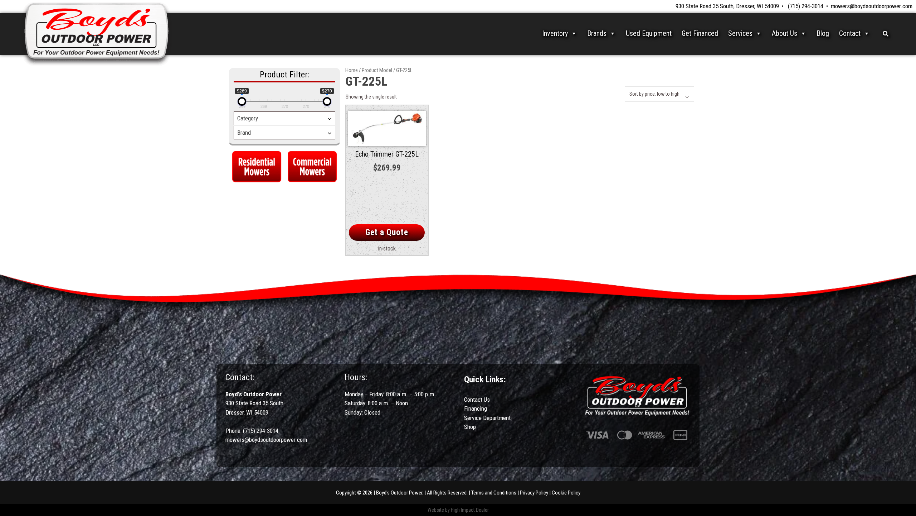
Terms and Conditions (493, 492)
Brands (596, 33)
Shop (470, 426)
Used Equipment (649, 33)
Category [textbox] (247, 118)
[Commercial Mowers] (312, 165)
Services (740, 33)
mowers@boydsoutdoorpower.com (871, 6)
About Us (784, 33)
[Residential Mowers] (257, 165)
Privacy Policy (534, 492)
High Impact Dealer (470, 510)
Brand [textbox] (244, 132)
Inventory (555, 33)
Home (351, 70)
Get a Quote (386, 232)
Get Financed (700, 33)
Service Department (487, 417)
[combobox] (284, 118)
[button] (885, 33)
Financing (475, 408)
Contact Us (477, 399)
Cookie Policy (566, 492)
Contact (850, 33)
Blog (823, 33)
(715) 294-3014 (805, 6)
